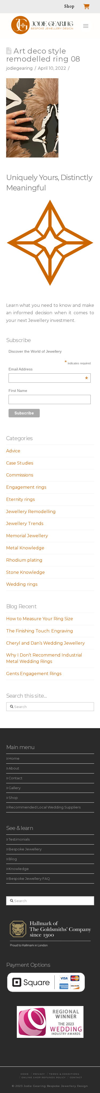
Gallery (15, 788)
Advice (13, 450)
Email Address (48, 370)
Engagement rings (26, 487)
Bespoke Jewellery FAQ (29, 879)
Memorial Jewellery (27, 535)
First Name (18, 390)
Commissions (19, 475)
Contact (15, 778)
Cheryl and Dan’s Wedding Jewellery (45, 643)
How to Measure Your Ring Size (39, 618)
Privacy (39, 1074)
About (14, 768)
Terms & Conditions (64, 1074)
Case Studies (19, 463)
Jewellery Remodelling (31, 511)
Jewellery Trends (24, 523)
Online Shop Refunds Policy (44, 1077)
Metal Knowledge (25, 547)
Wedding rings (21, 584)
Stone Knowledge (25, 572)
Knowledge (19, 869)
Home (14, 758)
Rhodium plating (24, 560)
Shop (13, 798)
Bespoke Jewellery (25, 849)
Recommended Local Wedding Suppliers (45, 807)
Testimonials (19, 839)
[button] (85, 26)
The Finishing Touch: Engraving (39, 630)
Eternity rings (20, 499)
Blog (13, 859)
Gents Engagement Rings (33, 673)
